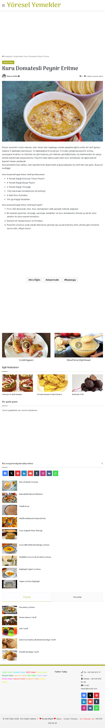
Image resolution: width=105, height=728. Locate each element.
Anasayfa (8, 56)
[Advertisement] (52, 34)
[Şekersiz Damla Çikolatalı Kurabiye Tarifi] (9, 643)
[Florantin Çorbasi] (9, 610)
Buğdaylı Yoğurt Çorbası (30, 569)
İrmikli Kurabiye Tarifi (29, 652)
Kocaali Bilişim (47, 719)
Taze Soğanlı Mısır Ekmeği (30, 530)
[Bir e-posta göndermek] (19, 76)
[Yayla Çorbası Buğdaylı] (9, 584)
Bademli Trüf (78, 394)
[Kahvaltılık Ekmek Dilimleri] (9, 498)
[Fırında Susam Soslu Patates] (52, 383)
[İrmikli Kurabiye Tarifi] (9, 655)
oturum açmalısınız (29, 410)
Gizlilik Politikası (71, 719)
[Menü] (3, 6)
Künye (59, 719)
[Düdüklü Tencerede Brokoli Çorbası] (9, 561)
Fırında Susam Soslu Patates (49, 394)
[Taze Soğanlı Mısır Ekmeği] (9, 534)
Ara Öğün (35, 279)
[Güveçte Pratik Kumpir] (17, 383)
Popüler (27, 597)
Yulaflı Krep (24, 506)
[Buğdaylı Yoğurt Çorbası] (9, 573)
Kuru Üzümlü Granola (28, 482)
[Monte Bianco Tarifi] (9, 620)
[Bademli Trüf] (87, 383)
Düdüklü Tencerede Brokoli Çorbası (35, 557)
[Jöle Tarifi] (9, 632)
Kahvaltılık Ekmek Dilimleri (31, 494)
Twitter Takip (61, 672)
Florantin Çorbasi (27, 607)
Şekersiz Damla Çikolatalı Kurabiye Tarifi (37, 639)
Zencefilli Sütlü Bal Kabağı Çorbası (34, 545)
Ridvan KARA (12, 76)
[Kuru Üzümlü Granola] (9, 486)
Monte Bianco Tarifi (27, 617)
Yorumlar (77, 597)
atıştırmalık (53, 279)
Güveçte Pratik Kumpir (12, 394)
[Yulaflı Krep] (9, 510)
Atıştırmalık (18, 56)
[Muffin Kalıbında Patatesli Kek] (9, 522)
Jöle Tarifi (23, 628)
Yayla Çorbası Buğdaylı (29, 581)
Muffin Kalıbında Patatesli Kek (32, 518)
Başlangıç (71, 279)
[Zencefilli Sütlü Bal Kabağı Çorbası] (9, 548)
